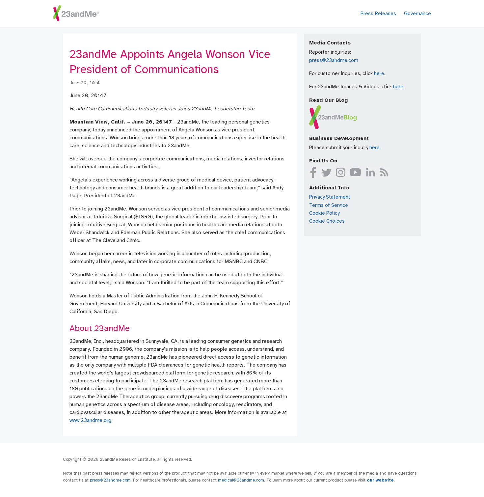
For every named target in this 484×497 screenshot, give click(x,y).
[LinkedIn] (370, 172)
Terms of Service (328, 205)
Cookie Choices (327, 221)
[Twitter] (326, 172)
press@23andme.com (333, 60)
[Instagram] (340, 172)
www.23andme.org (90, 420)
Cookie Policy (324, 213)
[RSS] (384, 172)
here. (375, 148)
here (379, 73)
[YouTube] (355, 172)
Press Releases (378, 13)
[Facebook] (313, 172)
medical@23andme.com (241, 480)
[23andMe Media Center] (76, 13)
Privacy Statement (329, 197)
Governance (417, 13)
